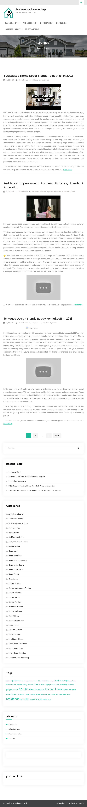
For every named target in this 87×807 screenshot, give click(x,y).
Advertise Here (14, 729)
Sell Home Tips (14, 634)
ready (44, 323)
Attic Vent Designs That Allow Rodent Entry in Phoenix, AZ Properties (34, 491)
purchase (59, 694)
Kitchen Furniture (14, 602)
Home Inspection (15, 556)
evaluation (42, 192)
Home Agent (13, 551)
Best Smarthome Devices (18, 523)
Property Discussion (16, 621)
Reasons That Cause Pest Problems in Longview (26, 477)
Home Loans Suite (15, 570)
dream (37, 684)
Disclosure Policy (15, 734)
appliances (16, 681)
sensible (24, 699)
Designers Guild (14, 472)
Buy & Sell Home (11, 23)
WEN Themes (78, 803)
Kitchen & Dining (14, 584)
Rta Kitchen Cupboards (17, 481)
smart (39, 699)
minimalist (72, 690)
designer (65, 681)
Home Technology (13, 29)
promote (44, 694)
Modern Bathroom (15, 611)
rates (64, 694)
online (27, 694)
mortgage (11, 694)
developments (11, 684)
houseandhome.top (31, 9)
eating (43, 684)
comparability (37, 681)
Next (57, 435)
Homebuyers (13, 579)
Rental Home (13, 625)
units (49, 699)
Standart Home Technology (18, 658)
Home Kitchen (46, 23)
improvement (51, 192)
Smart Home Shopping (17, 653)
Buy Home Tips (14, 528)
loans (58, 689)
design (33, 323)
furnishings (63, 684)
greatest (15, 690)
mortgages (21, 694)
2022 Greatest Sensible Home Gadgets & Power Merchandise (31, 486)
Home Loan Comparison (17, 560)
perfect (38, 694)
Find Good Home (29, 23)
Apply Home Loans (15, 514)
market (65, 690)
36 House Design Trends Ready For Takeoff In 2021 (37, 319)
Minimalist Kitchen (15, 607)
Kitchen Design (14, 597)
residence (59, 192)
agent (8, 681)
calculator (29, 681)
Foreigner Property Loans (18, 542)
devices (19, 684)
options (32, 694)
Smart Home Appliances (17, 644)
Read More (67, 170)
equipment (50, 684)
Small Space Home (15, 639)
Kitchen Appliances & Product (19, 588)
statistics (67, 192)
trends (46, 80)
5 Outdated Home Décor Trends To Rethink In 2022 (38, 76)
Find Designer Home (16, 537)
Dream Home (13, 533)
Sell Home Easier (15, 630)
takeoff (48, 323)
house (39, 323)
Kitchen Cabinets (14, 593)
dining (25, 684)
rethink (41, 80)
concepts (45, 681)
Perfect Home (13, 616)
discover (30, 684)
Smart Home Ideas (15, 648)
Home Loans (61, 23)
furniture (71, 684)
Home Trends (23, 80)
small (32, 699)
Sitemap (11, 738)
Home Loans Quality (16, 565)
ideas (31, 689)
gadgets (9, 690)
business (34, 192)
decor (52, 681)
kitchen (49, 689)
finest (57, 684)
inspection (39, 689)
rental (68, 694)
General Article (32, 29)
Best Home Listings (15, 519)
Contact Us (12, 725)
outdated (34, 80)
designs (72, 681)
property (51, 694)
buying (23, 681)
